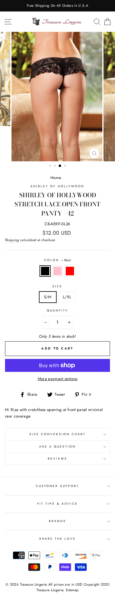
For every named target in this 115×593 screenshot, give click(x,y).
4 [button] (65, 166)
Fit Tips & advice (57, 503)
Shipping (12, 240)
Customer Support (57, 486)
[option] (57, 6)
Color (57, 260)
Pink (57, 271)
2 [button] (55, 166)
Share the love (57, 538)
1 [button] (50, 166)
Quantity (57, 310)
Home (55, 177)
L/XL (67, 297)
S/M (48, 297)
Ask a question (57, 446)
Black (45, 271)
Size (57, 286)
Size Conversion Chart (57, 434)
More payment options (58, 379)
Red (70, 271)
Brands (57, 521)
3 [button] (60, 166)
